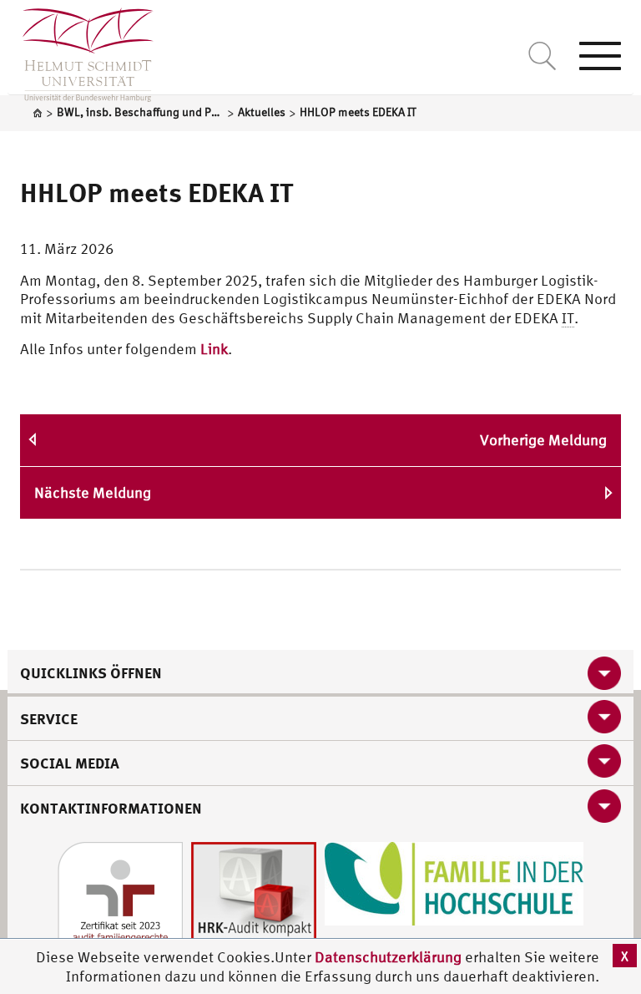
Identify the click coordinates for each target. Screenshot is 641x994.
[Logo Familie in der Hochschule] (454, 881)
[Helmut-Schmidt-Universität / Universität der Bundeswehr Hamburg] (81, 51)
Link (214, 349)
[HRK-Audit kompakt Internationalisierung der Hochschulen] (253, 902)
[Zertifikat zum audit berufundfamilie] (120, 902)
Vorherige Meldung (543, 440)
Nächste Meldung (92, 492)
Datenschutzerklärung (388, 957)
